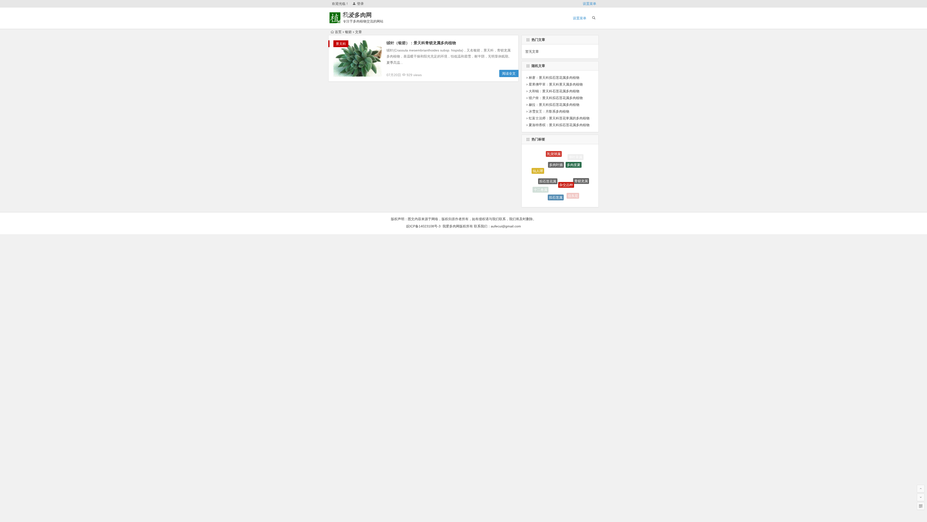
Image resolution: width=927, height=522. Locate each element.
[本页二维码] (921, 506)
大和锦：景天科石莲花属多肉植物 (554, 91)
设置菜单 (589, 4)
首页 (338, 32)
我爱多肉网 (357, 15)
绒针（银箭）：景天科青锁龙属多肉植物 (421, 43)
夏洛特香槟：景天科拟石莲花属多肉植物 (559, 125)
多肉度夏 (573, 157)
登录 (360, 4)
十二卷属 (540, 186)
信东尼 (573, 191)
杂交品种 (566, 172)
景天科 (341, 44)
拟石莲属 (555, 189)
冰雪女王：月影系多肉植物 (549, 111)
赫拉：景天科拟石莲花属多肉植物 (554, 105)
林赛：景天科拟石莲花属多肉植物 (554, 78)
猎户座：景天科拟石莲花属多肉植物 (556, 98)
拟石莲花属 (547, 169)
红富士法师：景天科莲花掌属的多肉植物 (559, 118)
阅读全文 (509, 73)
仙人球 (538, 167)
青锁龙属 (581, 174)
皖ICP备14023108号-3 (423, 226)
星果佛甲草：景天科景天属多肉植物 (556, 84)
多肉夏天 (553, 198)
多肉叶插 (556, 155)
